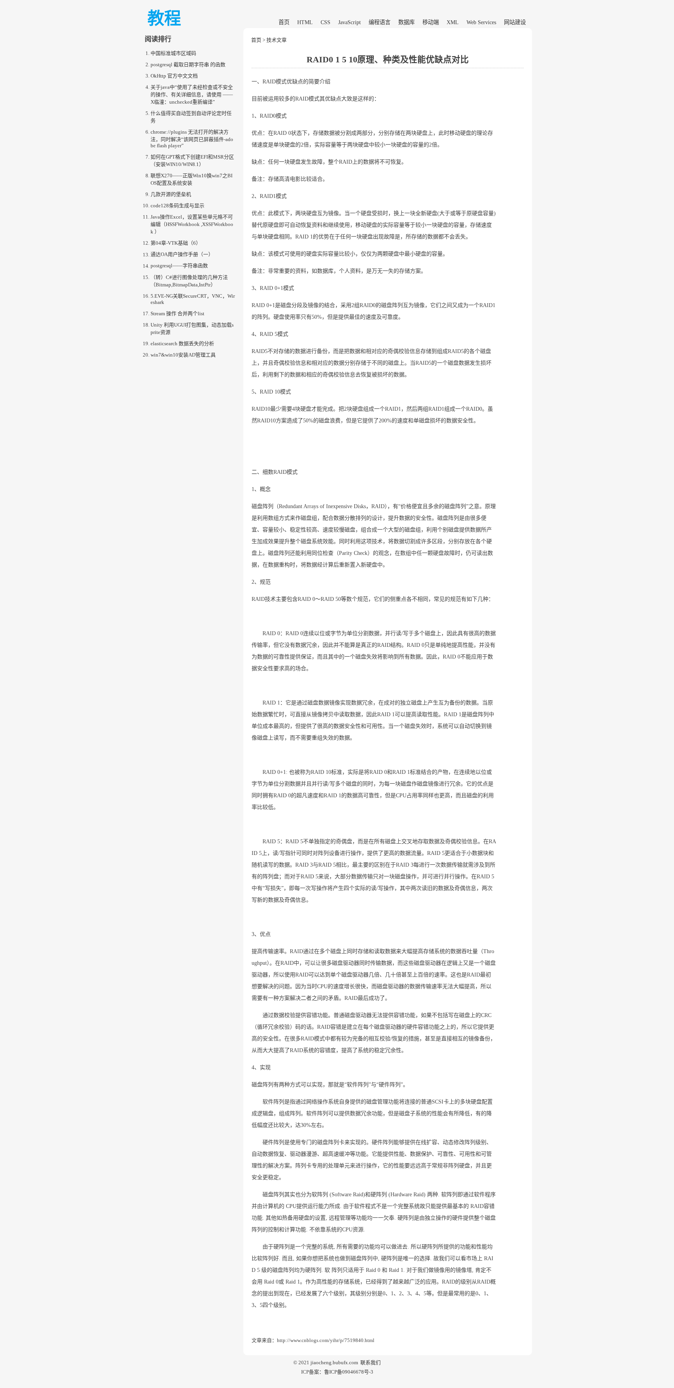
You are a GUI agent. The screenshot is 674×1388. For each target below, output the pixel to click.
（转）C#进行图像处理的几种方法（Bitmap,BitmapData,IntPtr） (189, 281)
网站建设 (515, 22)
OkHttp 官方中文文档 (174, 76)
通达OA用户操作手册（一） (182, 255)
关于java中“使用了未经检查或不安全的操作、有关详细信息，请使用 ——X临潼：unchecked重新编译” (192, 94)
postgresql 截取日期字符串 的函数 (188, 64)
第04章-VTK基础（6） (176, 243)
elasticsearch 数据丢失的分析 (182, 343)
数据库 (406, 22)
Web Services (481, 22)
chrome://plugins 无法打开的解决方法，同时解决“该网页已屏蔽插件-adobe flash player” (192, 138)
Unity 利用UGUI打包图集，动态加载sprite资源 (192, 328)
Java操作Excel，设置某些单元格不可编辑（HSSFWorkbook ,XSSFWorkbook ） (192, 224)
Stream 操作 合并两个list (177, 313)
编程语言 (379, 22)
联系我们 (370, 1362)
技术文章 (276, 40)
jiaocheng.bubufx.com (334, 1362)
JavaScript (349, 22)
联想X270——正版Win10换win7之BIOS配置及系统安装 (191, 179)
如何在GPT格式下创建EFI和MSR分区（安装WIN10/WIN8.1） (192, 160)
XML (453, 22)
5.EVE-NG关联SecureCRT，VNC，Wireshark (193, 299)
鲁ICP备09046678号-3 (348, 1372)
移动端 (430, 22)
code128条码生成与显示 (177, 205)
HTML (305, 22)
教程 (164, 18)
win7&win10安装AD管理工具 (183, 355)
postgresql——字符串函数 (179, 266)
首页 (283, 22)
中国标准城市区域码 (173, 53)
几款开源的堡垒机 (171, 194)
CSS (325, 22)
